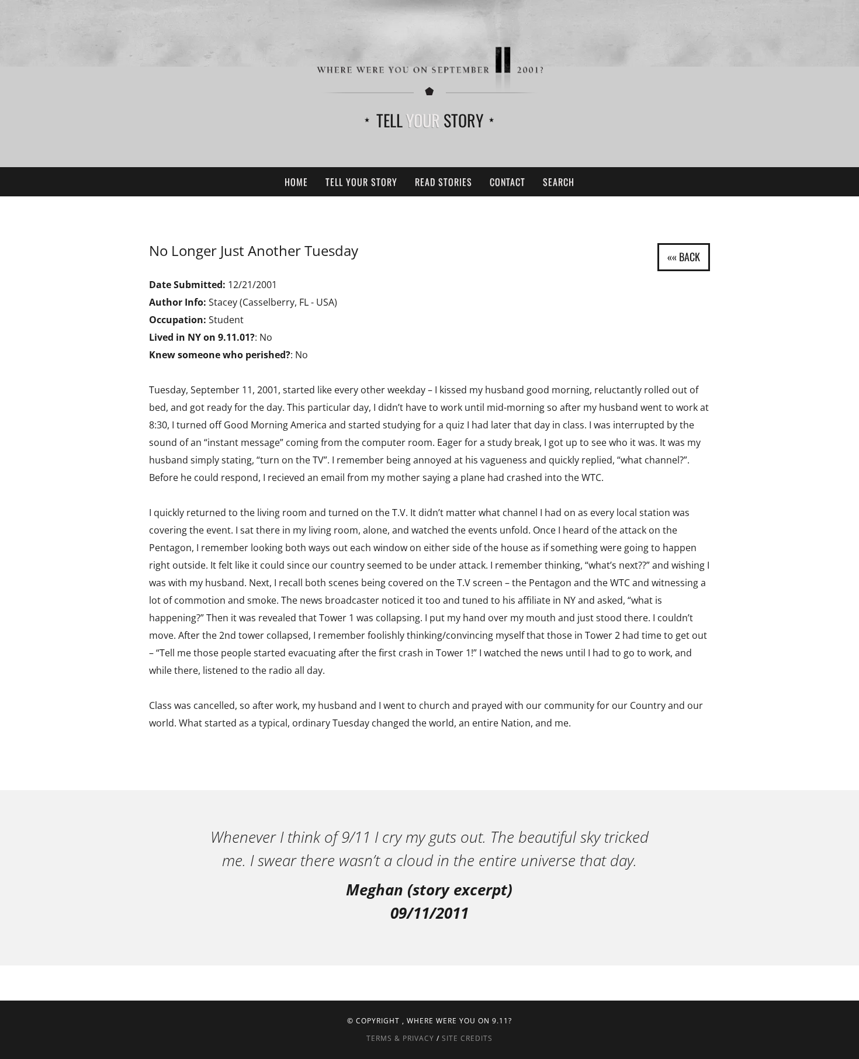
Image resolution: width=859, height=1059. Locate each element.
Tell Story (429, 120)
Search (558, 182)
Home (296, 182)
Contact (507, 182)
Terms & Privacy (400, 1038)
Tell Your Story (361, 182)
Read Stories (443, 182)
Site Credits (467, 1038)
